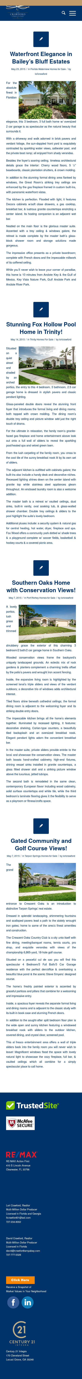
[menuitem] (61, 13)
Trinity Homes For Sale (41, 339)
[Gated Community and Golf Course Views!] (41, 826)
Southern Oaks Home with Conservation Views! (41, 586)
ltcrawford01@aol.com (18, 1217)
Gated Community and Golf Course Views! (41, 844)
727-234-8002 (13, 1222)
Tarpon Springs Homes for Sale (41, 855)
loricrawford (41, 73)
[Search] (61, 13)
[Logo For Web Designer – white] (34, 13)
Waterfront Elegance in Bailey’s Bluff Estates (41, 57)
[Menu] (70, 13)
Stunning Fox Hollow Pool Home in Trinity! (41, 328)
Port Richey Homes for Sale (41, 597)
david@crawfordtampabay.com (23, 1250)
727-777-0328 (13, 1254)
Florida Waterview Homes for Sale (48, 69)
